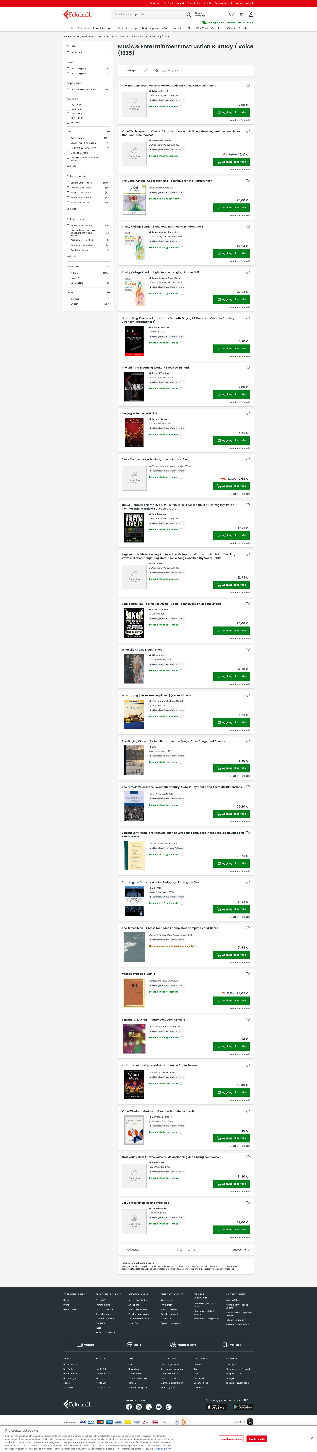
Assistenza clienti (244, 3)
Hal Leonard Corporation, (161, 980)
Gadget (230, 1378)
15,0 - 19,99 (76, 114)
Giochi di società (169, 1378)
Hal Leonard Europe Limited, (162, 1026)
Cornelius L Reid (160, 1208)
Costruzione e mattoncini (173, 1369)
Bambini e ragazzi (137, 1387)
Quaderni (198, 1387)
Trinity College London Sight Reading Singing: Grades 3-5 (160, 272)
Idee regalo (231, 1364)
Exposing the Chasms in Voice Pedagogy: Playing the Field (161, 882)
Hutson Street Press (81, 187)
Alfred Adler (158, 655)
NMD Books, (154, 613)
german (75, 299)
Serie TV (132, 1382)
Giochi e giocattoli (170, 1364)
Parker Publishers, (157, 423)
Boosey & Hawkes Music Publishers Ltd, (167, 935)
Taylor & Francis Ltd (81, 202)
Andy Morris (174, 232)
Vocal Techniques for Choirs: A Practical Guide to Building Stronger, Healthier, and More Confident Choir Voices (181, 133)
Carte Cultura (103, 1314)
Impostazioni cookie (231, 1438)
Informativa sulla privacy (206, 1318)
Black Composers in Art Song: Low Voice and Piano (156, 459)
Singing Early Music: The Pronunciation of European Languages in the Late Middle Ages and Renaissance (183, 834)
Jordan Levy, (155, 331)
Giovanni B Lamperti (162, 1116)
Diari (196, 1369)
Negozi (180, 3)
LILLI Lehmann (159, 701)
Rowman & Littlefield (81, 197)
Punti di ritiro (194, 3)
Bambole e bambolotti (172, 1382)
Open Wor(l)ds (201, 1382)
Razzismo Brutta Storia (237, 1324)
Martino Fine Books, (158, 1121)
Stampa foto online (105, 1332)
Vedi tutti (71, 166)
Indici (99, 1327)
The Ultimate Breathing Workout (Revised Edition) (155, 368)
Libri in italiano (70, 1364)
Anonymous (77, 138)
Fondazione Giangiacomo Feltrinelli (239, 1314)
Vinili (98, 1378)
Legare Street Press (81, 183)
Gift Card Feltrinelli (105, 1309)
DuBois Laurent (160, 514)
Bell (154, 746)
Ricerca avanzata (200, 14)
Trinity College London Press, (163, 236)
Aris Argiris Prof (160, 91)
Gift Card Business (137, 1309)
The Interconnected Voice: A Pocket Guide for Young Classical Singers (169, 85)
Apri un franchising (138, 1300)
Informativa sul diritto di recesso (206, 1312)
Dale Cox (156, 887)
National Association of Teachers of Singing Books (83, 233)
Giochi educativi (169, 1373)
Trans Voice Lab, (157, 1167)
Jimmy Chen (158, 1162)
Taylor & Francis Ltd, (158, 794)
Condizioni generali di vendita (205, 1305)
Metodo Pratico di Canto (138, 974)
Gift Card (168, 3)
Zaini (196, 1373)
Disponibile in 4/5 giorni (83, 89)
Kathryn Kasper (160, 419)
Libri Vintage (69, 1378)
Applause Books (79, 250)
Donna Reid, (155, 1212)
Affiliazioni (133, 1304)
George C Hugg (79, 153)
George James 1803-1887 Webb (84, 158)
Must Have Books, (157, 659)
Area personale (168, 1300)
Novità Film (134, 1369)
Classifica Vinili (103, 1387)
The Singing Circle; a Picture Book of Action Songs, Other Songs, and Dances (173, 741)
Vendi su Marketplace (139, 1314)
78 (193, 1249)
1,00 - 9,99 (76, 105)
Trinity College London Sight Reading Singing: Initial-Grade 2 (162, 226)
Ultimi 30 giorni (78, 73)
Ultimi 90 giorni (78, 68)
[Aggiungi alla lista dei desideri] (248, 85)
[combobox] (152, 14)
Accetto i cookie (256, 1438)
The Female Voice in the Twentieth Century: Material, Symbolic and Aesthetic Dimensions (182, 787)
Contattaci (166, 1318)
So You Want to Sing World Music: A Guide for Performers (160, 1065)
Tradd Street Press (81, 192)
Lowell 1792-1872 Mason (83, 143)
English (74, 304)
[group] (206, 22)
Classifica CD (103, 1373)
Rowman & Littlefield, (159, 1072)
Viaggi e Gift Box (234, 1373)
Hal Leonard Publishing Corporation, (166, 466)
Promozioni (77, 52)
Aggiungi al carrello (234, 112)
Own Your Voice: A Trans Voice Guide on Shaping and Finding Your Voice (170, 1157)
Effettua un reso (168, 1309)
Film (130, 1364)
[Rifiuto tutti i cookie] (311, 1438)
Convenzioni (221, 3)
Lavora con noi (70, 1309)
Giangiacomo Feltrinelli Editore (237, 1306)
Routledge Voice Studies (84, 245)
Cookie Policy (163, 1448)
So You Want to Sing (81, 225)
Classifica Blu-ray (137, 1378)
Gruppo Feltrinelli (234, 1300)
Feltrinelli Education (235, 1320)
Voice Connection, (158, 377)
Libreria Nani (77, 283)
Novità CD (101, 1369)
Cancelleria (199, 1378)
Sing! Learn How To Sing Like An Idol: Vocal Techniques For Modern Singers (172, 604)
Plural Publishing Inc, (159, 187)
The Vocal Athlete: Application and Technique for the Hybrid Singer (167, 181)
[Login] (251, 14)
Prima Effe (133, 1323)
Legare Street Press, (158, 751)
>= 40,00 (75, 122)
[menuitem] (71, 28)
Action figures (168, 1387)
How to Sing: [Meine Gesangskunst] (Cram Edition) (156, 695)
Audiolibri (68, 1387)
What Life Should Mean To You (142, 650)
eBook (66, 1382)
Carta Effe (101, 1300)
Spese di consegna (171, 1323)
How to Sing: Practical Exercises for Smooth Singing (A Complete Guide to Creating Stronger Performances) (178, 320)
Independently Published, (161, 95)
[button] (189, 15)
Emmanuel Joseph (161, 140)
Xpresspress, (155, 705)
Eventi (207, 3)
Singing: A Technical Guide (139, 413)
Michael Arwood (160, 327)
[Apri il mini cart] (241, 14)
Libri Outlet (68, 1369)
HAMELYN (75, 278)
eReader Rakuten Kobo (237, 1382)
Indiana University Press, (161, 843)
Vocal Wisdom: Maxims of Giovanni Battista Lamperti (158, 1111)
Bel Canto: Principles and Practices (145, 1203)
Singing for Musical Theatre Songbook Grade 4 (153, 1020)
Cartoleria (199, 1364)
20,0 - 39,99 (77, 118)
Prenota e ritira (103, 1304)
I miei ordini (167, 1304)
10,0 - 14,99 (76, 109)
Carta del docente (105, 1318)
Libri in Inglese (70, 1373)
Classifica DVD (135, 1373)
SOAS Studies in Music (82, 240)
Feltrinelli (75, 273)
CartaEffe (154, 3)
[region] (158, 1438)
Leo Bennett (158, 563)
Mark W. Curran (160, 609)
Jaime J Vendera (161, 373)
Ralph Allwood (159, 232)
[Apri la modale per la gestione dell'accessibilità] (250, 1421)
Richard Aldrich (175, 701)
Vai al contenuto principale (77, 3)
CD (97, 1364)
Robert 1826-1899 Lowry (83, 148)
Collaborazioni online (139, 1318)
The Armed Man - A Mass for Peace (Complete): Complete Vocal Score (170, 928)
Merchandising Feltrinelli (238, 1369)
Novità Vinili (101, 1382)
